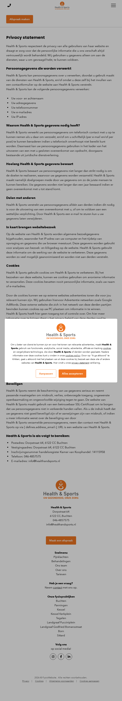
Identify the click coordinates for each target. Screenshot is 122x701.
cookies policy (72, 355)
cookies (107, 348)
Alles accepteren (72, 373)
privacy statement (80, 363)
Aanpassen (46, 373)
